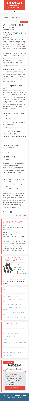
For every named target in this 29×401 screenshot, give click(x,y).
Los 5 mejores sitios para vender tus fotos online (13, 304)
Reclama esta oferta (14, 387)
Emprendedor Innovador (14, 4)
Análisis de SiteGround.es (8, 327)
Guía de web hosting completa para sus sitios (13, 346)
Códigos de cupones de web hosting (11, 330)
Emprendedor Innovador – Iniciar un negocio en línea (14, 342)
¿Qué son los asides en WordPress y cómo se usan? (14, 317)
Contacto (5, 339)
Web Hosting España (7, 355)
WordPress (24, 215)
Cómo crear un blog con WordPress (10, 333)
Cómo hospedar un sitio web (9, 336)
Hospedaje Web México (8, 349)
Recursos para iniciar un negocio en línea (12, 352)
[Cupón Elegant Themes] (14, 366)
